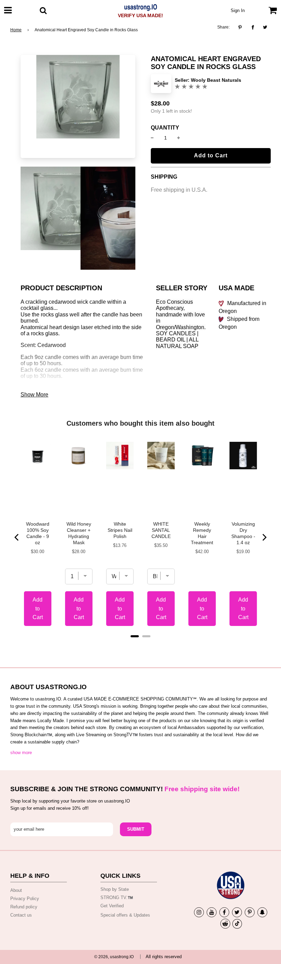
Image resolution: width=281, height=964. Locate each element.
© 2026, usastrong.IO (114, 956)
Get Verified (112, 905)
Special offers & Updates (125, 915)
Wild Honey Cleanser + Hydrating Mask (78, 533)
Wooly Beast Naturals (216, 80)
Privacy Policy (24, 898)
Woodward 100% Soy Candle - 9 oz (37, 533)
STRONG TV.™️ (116, 897)
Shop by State (114, 889)
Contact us (21, 915)
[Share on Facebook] (252, 27)
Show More (34, 394)
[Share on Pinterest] (242, 27)
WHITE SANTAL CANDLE (161, 530)
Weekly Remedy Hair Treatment (202, 533)
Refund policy (23, 906)
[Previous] (17, 537)
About (16, 890)
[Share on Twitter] (265, 27)
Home (16, 29)
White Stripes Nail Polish (120, 530)
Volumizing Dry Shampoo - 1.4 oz (243, 533)
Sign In (238, 10)
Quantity (165, 128)
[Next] (264, 537)
